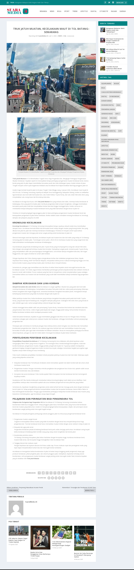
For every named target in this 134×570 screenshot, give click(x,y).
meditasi (104, 154)
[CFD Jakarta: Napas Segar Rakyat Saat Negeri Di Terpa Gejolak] (19, 531)
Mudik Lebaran (106, 159)
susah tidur (113, 193)
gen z (117, 114)
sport (103, 193)
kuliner (104, 135)
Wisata (104, 206)
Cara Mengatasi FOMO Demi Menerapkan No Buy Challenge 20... (35, 2)
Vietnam (112, 202)
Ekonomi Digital (107, 105)
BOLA (59, 11)
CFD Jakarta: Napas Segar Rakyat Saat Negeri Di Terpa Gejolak (18, 540)
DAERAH (123, 11)
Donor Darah (106, 101)
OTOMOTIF (104, 11)
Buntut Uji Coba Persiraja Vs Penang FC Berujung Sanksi (83, 555)
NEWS (52, 11)
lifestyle (104, 146)
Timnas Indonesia (116, 197)
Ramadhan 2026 (107, 171)
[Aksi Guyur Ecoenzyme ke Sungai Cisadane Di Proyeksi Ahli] (102, 40)
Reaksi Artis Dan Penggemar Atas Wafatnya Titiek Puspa (40, 554)
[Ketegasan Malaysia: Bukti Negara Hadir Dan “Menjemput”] (102, 29)
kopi (120, 131)
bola (103, 88)
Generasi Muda (107, 114)
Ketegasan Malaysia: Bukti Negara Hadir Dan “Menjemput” (115, 30)
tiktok (104, 197)
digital (104, 96)
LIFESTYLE (84, 11)
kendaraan (115, 122)
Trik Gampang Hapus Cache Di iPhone (115, 59)
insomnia (104, 122)
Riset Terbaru (106, 176)
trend (103, 202)
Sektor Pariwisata (108, 184)
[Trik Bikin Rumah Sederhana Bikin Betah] (102, 68)
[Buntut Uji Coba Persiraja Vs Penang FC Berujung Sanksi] (84, 538)
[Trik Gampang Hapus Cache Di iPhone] (102, 59)
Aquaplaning (106, 83)
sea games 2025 (107, 180)
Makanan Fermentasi (109, 150)
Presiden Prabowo (108, 167)
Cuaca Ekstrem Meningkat (111, 92)
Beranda (43, 11)
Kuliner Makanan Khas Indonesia (109, 140)
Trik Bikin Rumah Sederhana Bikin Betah (114, 67)
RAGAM (114, 11)
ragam (120, 167)
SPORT (66, 11)
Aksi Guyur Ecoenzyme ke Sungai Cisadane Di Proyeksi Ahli (115, 40)
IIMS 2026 (113, 118)
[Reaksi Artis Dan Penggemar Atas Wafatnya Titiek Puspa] (40, 537)
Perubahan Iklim (118, 163)
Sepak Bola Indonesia (109, 189)
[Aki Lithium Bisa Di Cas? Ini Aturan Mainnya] (102, 50)
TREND (74, 11)
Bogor (116, 83)
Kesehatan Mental (108, 131)
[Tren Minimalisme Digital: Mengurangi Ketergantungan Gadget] (62, 532)
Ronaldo (118, 176)
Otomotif (105, 163)
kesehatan (105, 127)
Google (104, 118)
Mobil (113, 154)
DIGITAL (94, 11)
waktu (120, 202)
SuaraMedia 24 (43, 36)
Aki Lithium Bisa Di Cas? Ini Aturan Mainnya (115, 50)
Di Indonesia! (114, 96)
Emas (118, 105)
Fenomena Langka (108, 109)
